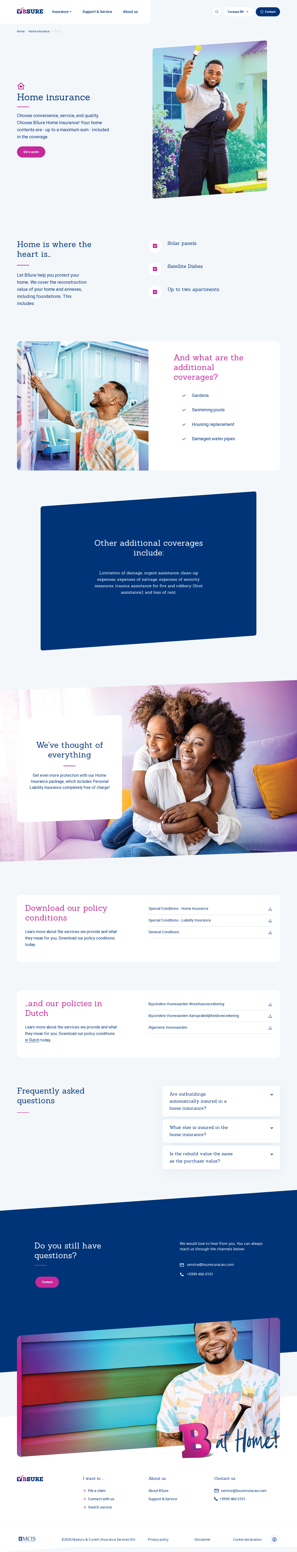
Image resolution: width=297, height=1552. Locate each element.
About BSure (158, 1491)
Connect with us (101, 1499)
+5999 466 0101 (199, 1274)
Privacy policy (158, 1539)
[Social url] (274, 1539)
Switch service (100, 1507)
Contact (270, 11)
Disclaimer (203, 1539)
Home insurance (39, 31)
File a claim (97, 1491)
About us (130, 12)
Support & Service (97, 12)
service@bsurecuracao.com (210, 1264)
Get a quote (31, 151)
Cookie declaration (247, 1539)
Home (21, 31)
